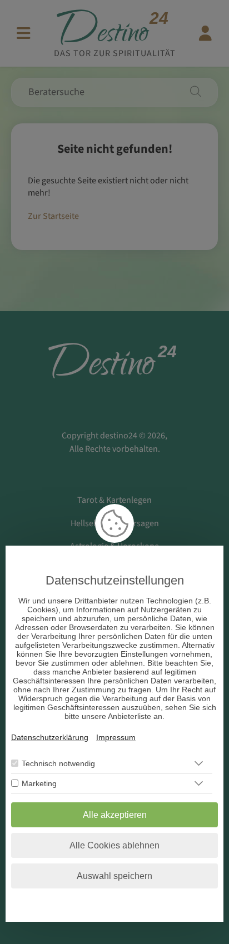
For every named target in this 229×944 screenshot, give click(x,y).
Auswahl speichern (114, 876)
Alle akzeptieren (115, 815)
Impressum (116, 737)
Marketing (39, 783)
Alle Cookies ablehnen (114, 845)
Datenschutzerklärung (49, 737)
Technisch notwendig (58, 763)
